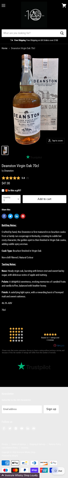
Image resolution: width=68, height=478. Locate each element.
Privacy (5, 444)
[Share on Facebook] (4, 216)
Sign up (51, 409)
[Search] (62, 33)
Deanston (9, 170)
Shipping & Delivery (37, 444)
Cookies (24, 447)
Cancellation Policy (10, 447)
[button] (19, 475)
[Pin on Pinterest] (22, 216)
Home (4, 48)
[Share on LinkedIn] (16, 216)
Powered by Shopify (10, 455)
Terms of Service (18, 444)
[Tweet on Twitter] (10, 216)
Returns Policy (55, 444)
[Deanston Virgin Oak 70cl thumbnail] (5, 150)
